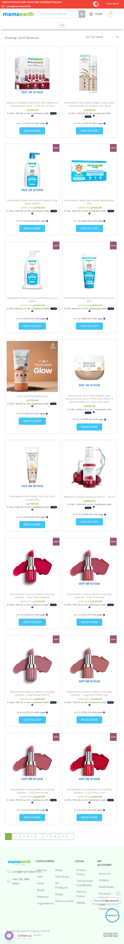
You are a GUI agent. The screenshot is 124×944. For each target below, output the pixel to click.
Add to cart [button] (89, 130)
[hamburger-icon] (62, 25)
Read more (32, 130)
